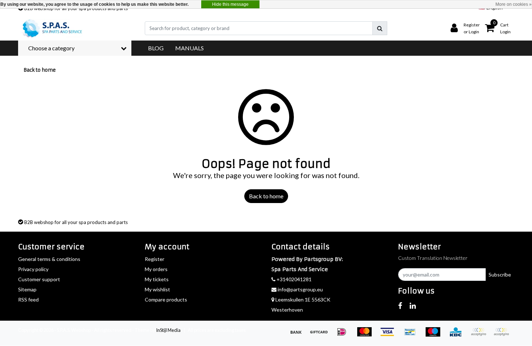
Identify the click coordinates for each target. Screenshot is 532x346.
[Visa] (389, 335)
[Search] (380, 28)
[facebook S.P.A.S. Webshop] (400, 305)
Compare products (166, 299)
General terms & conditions (49, 259)
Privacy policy (33, 269)
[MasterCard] (366, 335)
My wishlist (157, 289)
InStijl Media (168, 330)
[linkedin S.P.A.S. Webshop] (413, 305)
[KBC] (458, 335)
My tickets (157, 279)
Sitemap (27, 289)
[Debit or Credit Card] (503, 335)
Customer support (39, 279)
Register (154, 259)
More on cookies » (513, 4)
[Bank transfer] (298, 335)
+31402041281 (293, 279)
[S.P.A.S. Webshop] (51, 28)
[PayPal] (480, 335)
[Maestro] (435, 335)
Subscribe (500, 274)
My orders (156, 269)
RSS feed (28, 299)
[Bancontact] (412, 335)
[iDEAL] (344, 335)
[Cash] (321, 335)
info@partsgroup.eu (300, 289)
